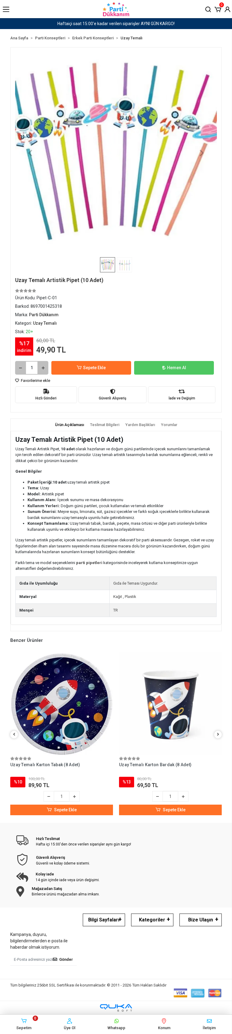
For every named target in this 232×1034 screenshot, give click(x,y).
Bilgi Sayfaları (103, 920)
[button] (217, 8)
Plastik (130, 596)
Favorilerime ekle (35, 380)
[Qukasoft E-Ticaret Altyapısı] (116, 1008)
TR (115, 610)
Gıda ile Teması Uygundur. (135, 583)
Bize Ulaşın (200, 920)
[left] (14, 734)
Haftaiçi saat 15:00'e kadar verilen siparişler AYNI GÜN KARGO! (116, 23)
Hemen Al (176, 367)
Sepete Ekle (94, 367)
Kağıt (117, 596)
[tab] (69, 425)
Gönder (66, 959)
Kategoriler (152, 920)
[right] (218, 734)
